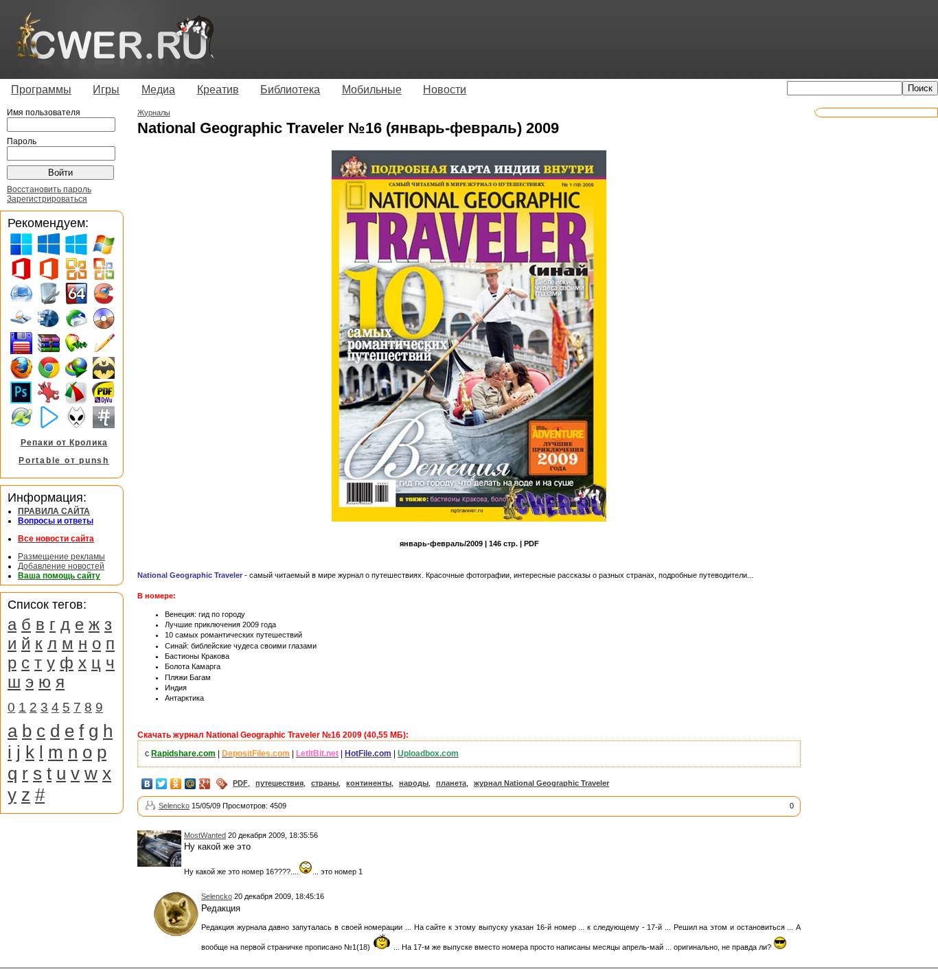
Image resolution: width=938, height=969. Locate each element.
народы (413, 783)
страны (325, 783)
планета (451, 783)
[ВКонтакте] (147, 784)
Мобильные (372, 89)
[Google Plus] (205, 784)
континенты (368, 783)
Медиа (158, 89)
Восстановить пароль (49, 189)
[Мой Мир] (190, 784)
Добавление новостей (61, 566)
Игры (106, 89)
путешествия (279, 783)
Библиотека (290, 89)
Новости (444, 89)
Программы (41, 89)
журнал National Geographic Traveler (541, 783)
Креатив (218, 89)
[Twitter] (162, 784)
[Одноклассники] (176, 784)
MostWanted (205, 835)
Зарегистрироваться (47, 199)
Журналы (153, 112)
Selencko (174, 806)
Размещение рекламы (61, 556)
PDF (240, 783)
